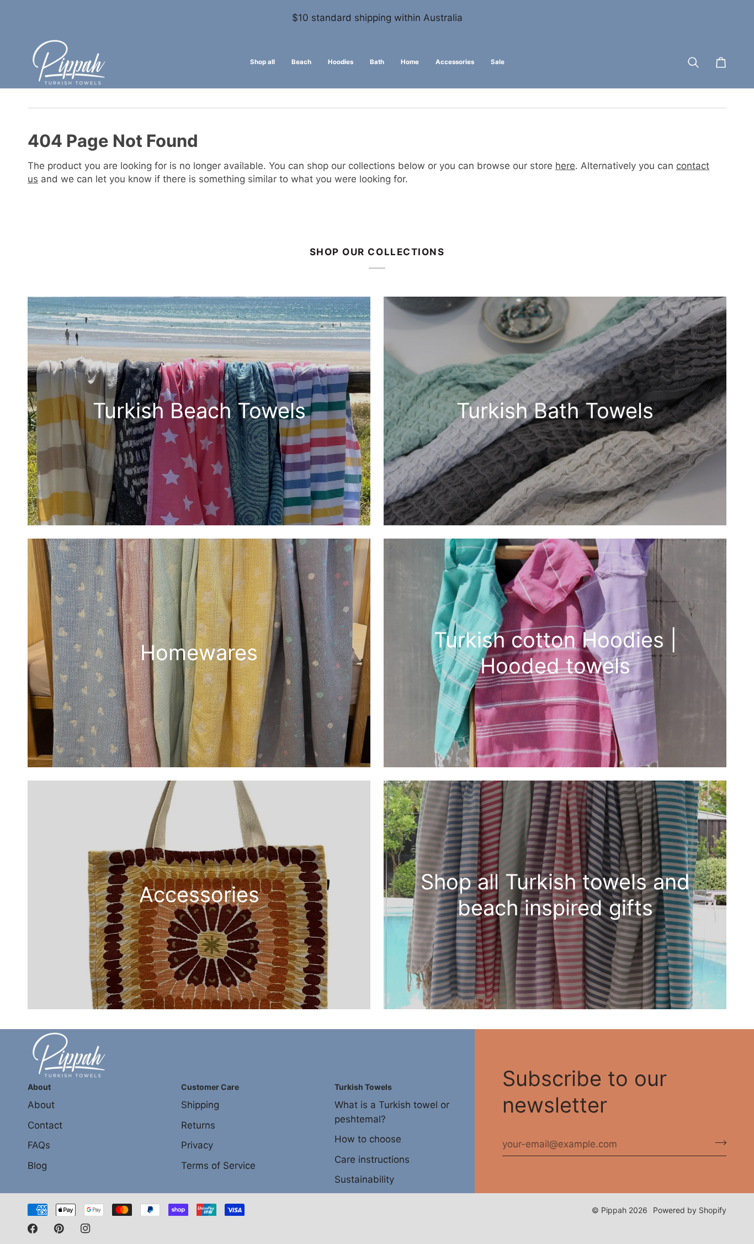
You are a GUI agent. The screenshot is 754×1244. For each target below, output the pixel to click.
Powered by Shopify (689, 1210)
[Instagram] (86, 1229)
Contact (45, 1125)
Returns (198, 1125)
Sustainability (364, 1179)
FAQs (39, 1145)
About (41, 1104)
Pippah (613, 1210)
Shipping (200, 1104)
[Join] (717, 1143)
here (565, 165)
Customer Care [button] (210, 1087)
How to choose (367, 1139)
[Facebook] (33, 1229)
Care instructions (372, 1159)
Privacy (197, 1145)
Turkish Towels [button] (363, 1087)
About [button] (39, 1087)
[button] (301, 62)
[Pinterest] (59, 1229)
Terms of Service (218, 1165)
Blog (37, 1165)
